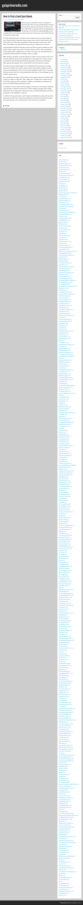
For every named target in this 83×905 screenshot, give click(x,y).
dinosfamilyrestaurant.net (65, 278)
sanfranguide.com (63, 457)
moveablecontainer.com (65, 263)
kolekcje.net (62, 403)
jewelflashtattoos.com (64, 220)
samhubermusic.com (64, 893)
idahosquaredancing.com (65, 321)
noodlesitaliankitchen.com (66, 214)
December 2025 (65, 69)
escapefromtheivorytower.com (67, 294)
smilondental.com (63, 364)
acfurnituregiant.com (64, 179)
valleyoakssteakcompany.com (66, 640)
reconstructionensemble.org (66, 605)
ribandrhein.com (63, 401)
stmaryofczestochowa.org (65, 535)
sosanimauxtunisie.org (65, 235)
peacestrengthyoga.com (65, 718)
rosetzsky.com (62, 514)
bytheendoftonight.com (65, 436)
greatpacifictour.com (64, 617)
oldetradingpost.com (64, 270)
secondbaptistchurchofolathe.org (67, 871)
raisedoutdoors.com (64, 311)
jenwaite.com (62, 854)
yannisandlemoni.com (64, 336)
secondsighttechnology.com (66, 370)
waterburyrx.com (63, 632)
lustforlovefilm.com (64, 500)
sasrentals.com (62, 368)
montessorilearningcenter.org (66, 827)
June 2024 (63, 96)
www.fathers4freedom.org (65, 710)
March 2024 (64, 102)
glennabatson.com (63, 478)
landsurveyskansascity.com (66, 731)
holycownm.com (63, 611)
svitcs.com (61, 652)
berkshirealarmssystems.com (66, 331)
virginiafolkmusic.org (64, 397)
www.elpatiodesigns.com (65, 805)
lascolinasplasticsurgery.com (66, 749)
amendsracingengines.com (66, 724)
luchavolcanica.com (64, 609)
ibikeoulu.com (62, 531)
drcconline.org (62, 628)
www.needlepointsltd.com (65, 745)
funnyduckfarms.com (64, 852)
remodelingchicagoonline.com (67, 755)
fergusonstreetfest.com (65, 829)
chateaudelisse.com (64, 249)
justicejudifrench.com (64, 537)
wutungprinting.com (64, 578)
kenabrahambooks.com (65, 494)
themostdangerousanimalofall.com (68, 465)
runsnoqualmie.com (64, 737)
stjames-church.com (64, 519)
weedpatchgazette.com (65, 338)
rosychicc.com (62, 432)
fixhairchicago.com (64, 644)
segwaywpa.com (63, 669)
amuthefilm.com (63, 498)
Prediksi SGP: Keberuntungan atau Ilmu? (69, 37)
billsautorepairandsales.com (66, 823)
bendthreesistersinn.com (65, 597)
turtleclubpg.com (63, 615)
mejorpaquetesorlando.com (66, 354)
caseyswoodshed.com (64, 642)
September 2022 (65, 137)
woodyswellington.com (65, 801)
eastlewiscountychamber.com (66, 471)
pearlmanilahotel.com (64, 230)
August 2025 (64, 77)
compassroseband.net (64, 656)
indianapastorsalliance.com (66, 638)
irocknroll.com (62, 317)
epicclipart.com (63, 228)
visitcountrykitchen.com (65, 570)
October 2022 (64, 135)
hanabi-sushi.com (63, 768)
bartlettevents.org (63, 261)
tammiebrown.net (63, 558)
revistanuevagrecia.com (65, 517)
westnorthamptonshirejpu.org (66, 255)
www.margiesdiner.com (65, 741)
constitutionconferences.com (66, 648)
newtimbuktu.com (63, 187)
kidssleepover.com (63, 194)
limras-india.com (63, 161)
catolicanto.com (63, 405)
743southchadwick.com (65, 296)
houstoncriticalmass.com (65, 463)
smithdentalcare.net (64, 889)
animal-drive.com (63, 659)
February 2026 (64, 65)
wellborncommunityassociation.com (68, 251)
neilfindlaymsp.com (64, 624)
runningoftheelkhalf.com (65, 714)
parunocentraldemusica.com (66, 813)
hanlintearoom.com (64, 850)
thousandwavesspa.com (65, 620)
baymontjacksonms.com (65, 584)
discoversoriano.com (64, 451)
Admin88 (21, 19)
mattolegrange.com (64, 564)
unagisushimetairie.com (65, 218)
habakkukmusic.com (64, 696)
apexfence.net (62, 895)
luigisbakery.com (63, 766)
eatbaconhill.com (63, 191)
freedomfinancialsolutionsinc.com (68, 720)
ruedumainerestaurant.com (66, 512)
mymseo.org (62, 873)
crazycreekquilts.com (64, 488)
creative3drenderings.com (66, 681)
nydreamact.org (63, 216)
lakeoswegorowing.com (65, 866)
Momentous (78, 903)
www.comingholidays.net (65, 455)
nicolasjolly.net (62, 502)
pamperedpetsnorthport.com (66, 344)
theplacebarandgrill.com (65, 630)
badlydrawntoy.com (64, 692)
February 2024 (64, 104)
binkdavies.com (63, 490)
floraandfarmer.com (64, 288)
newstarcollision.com (64, 366)
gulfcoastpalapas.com (64, 671)
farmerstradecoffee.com (65, 683)
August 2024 (64, 92)
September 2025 (65, 75)
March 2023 (64, 126)
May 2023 (63, 122)
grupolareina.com (63, 265)
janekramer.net (63, 550)
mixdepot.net (62, 776)
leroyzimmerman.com (64, 858)
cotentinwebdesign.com (65, 268)
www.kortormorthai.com (65, 726)
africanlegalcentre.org (64, 506)
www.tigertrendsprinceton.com (67, 708)
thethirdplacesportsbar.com (66, 798)
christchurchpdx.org (64, 492)
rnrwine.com (62, 864)
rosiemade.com (63, 346)
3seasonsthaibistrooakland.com (67, 412)
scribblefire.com (63, 414)
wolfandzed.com (63, 770)
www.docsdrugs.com (64, 739)
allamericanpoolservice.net (66, 387)
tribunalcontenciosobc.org (65, 473)
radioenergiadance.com (65, 241)
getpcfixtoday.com (63, 222)
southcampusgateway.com (66, 247)
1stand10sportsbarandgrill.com (67, 356)
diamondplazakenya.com (65, 819)
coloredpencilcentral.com (65, 305)
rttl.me (60, 881)
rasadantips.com (63, 185)
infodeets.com (62, 171)
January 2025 (64, 85)
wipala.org (61, 428)
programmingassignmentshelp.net (68, 193)
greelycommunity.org (64, 510)
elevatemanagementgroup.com (67, 856)
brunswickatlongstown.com (66, 547)
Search (60, 15)
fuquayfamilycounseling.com (66, 868)
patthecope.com (63, 650)
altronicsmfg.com (63, 189)
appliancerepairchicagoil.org (66, 206)
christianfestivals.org (64, 568)
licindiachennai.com (64, 167)
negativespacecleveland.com (66, 589)
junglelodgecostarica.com (65, 566)
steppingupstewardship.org (66, 761)
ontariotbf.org (62, 208)
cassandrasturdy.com (64, 443)
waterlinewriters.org (64, 675)
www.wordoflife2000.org (65, 319)
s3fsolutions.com (63, 290)
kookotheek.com (63, 243)
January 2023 (64, 129)
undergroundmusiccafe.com (66, 891)
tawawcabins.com (63, 323)
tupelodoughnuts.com (64, 348)
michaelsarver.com (64, 372)
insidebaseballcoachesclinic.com (67, 836)
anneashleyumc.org (64, 729)
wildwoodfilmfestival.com (65, 253)
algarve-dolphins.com (64, 572)
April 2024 (63, 100)
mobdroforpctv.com (64, 442)
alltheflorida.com (63, 834)
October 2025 (64, 73)
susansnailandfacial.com (65, 704)
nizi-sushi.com (62, 552)
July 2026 (63, 59)
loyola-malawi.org (63, 430)
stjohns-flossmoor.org (64, 599)
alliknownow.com (63, 469)
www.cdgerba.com (63, 811)
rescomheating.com (64, 883)
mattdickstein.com (63, 691)
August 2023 (64, 116)
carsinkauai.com (63, 838)
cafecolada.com (63, 449)
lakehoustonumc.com (64, 694)
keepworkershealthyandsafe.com (67, 212)
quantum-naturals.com (65, 825)
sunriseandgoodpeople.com (66, 593)
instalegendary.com (64, 210)
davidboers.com (63, 687)
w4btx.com (61, 358)
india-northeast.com (64, 298)
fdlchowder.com (63, 743)
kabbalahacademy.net (64, 362)
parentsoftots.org (63, 679)
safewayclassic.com (64, 202)
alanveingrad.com (63, 574)
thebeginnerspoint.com (65, 453)
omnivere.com (62, 183)
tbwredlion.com (63, 821)
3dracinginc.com (63, 461)
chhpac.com (62, 875)
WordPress (69, 903)
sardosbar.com (62, 327)
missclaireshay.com (64, 159)
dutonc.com (62, 560)
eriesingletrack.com (64, 342)
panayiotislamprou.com (65, 245)
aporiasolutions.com (64, 667)
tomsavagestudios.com (65, 391)
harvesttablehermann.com (66, 282)
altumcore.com (63, 657)
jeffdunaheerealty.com (65, 716)
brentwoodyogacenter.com (66, 757)
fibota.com (61, 809)
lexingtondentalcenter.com (66, 379)
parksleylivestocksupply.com (66, 422)
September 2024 (65, 91)
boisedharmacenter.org (65, 424)
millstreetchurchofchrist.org (66, 840)
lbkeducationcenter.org (65, 407)
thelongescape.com (64, 562)
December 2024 (65, 87)
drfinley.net (62, 860)
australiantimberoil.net (65, 276)
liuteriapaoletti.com (64, 591)
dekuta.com (62, 772)
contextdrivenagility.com (65, 529)
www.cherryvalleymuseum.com (67, 266)
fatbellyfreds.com (63, 803)
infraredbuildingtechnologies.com (67, 280)
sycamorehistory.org (64, 780)
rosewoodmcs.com (63, 778)
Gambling (7, 105)
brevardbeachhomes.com (65, 292)
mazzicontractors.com (64, 796)
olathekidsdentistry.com (65, 350)
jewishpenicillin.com (64, 389)
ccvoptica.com (62, 762)
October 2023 (64, 112)
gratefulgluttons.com (64, 440)
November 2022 (65, 133)
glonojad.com (62, 515)
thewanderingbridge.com (65, 539)
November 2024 (65, 89)
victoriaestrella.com (64, 619)
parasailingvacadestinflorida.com (67, 842)
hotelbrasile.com (63, 257)
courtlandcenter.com (64, 622)
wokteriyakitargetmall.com (66, 377)
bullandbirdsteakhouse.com (66, 747)
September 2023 (65, 114)
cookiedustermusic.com (65, 603)
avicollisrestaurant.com (65, 626)
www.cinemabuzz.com (64, 774)
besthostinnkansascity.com (66, 887)
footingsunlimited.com (65, 735)
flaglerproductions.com (65, 482)
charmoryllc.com (63, 459)
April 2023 (63, 124)
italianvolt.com (62, 329)
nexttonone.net (63, 698)
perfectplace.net (63, 410)
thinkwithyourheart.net (65, 313)
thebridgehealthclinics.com (66, 673)
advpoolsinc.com (63, 634)
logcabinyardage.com (64, 685)
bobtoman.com (63, 233)
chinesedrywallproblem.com (66, 595)
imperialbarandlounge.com (66, 309)
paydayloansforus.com (64, 198)
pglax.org (61, 587)
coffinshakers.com (63, 533)
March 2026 (64, 63)
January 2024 (64, 106)
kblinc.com (61, 340)
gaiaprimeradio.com (14, 5)
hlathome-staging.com (65, 375)
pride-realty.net (63, 844)
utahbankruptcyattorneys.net (66, 315)
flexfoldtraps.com (63, 722)
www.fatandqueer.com (64, 727)
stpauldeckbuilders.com (65, 733)
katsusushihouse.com (64, 508)
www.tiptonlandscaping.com (66, 759)
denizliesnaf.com (63, 646)
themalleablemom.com (65, 541)
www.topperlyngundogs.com (66, 712)
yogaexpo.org (62, 416)
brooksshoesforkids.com (65, 663)
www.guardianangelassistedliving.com (69, 815)
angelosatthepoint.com (65, 636)
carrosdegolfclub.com (64, 284)
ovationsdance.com (64, 399)
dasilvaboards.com (63, 477)
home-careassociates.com (65, 418)
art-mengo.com (63, 554)
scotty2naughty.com (64, 521)
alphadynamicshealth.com (65, 846)
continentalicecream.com (65, 486)
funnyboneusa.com (64, 601)
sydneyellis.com (63, 381)
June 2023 (63, 120)
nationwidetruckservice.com (66, 613)
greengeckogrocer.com (65, 373)
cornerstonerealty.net (64, 782)
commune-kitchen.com (65, 496)
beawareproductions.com (65, 527)
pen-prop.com (62, 706)
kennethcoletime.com (64, 543)
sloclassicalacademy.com (65, 475)
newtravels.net (62, 196)
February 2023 (64, 127)
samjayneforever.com (64, 831)
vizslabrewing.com (63, 333)
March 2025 (64, 83)
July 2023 (63, 118)
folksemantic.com (63, 325)
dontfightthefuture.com (65, 301)
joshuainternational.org (65, 702)
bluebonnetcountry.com (65, 226)
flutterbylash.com (63, 848)
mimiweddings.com (64, 885)
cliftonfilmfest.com (64, 307)
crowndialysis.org (63, 383)
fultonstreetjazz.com (64, 259)
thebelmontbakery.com (65, 200)
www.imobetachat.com (65, 689)
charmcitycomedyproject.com (66, 525)
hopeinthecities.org (64, 438)
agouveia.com (62, 869)
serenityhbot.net (63, 700)
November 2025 (65, 71)
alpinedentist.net (63, 239)
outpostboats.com (63, 434)
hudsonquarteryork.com (65, 807)
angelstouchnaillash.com (65, 360)
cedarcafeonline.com (64, 177)
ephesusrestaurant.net (65, 799)
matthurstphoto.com (64, 833)
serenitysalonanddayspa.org (66, 175)
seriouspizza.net (63, 654)
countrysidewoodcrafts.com (66, 204)
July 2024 (63, 94)
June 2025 (63, 81)
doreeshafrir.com (63, 523)
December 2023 (65, 108)
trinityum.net (62, 794)
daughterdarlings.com (64, 169)
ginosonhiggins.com (64, 576)
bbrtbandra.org (63, 224)
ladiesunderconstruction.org (66, 272)
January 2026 (64, 67)
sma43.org (61, 753)
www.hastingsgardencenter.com (67, 788)
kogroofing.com (63, 237)
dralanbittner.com (63, 335)
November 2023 (65, 110)
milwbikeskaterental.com (65, 582)
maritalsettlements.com (65, 580)
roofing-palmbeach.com (65, 300)
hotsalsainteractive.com (65, 173)
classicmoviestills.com (64, 447)
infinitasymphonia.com (65, 504)
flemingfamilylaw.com (64, 862)
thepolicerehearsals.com (65, 467)
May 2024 (63, 98)
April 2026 (63, 61)
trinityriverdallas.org (64, 408)
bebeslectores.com (63, 274)
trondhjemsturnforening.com (66, 817)
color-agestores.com (64, 426)
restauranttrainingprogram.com (67, 385)
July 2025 (63, 79)
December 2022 (65, 131)
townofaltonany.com (64, 585)
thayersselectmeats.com (65, 665)
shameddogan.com (64, 677)
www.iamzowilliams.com (65, 786)
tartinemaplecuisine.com (65, 549)
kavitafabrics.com (63, 607)
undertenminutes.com (64, 181)
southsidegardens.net (64, 792)
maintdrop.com (63, 231)
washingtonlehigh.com (65, 764)
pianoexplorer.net (63, 790)
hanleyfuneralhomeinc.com (66, 352)
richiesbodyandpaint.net (65, 165)
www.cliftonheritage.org (65, 751)
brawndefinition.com (64, 484)
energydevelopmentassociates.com (68, 286)
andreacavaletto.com (64, 420)
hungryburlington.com (64, 545)
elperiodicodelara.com (64, 163)
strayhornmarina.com (64, 480)
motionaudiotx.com (64, 879)
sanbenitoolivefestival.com (66, 445)
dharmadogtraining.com (65, 877)
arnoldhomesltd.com (64, 303)
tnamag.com (62, 661)
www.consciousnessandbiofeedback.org (69, 784)
